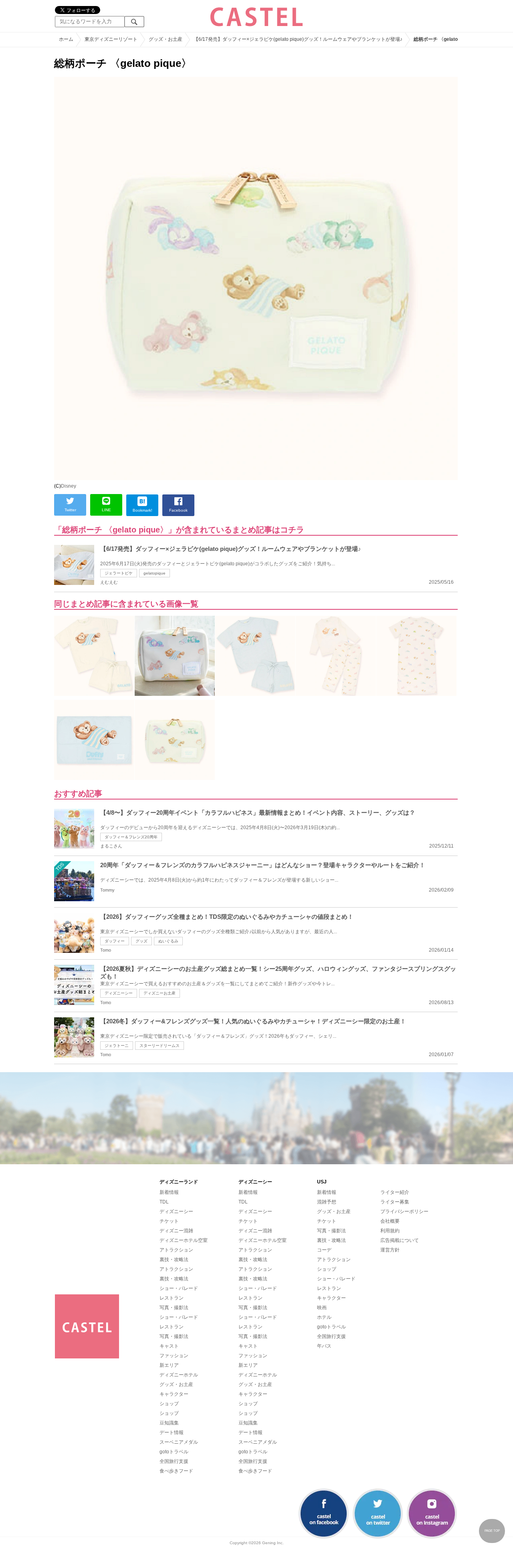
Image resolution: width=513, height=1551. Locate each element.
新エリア (169, 1365)
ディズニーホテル (179, 1375)
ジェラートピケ (119, 573)
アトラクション (176, 1250)
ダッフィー (115, 941)
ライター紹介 (394, 1192)
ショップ (169, 1403)
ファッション (174, 1355)
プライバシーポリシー (404, 1211)
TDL (164, 1202)
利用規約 (390, 1231)
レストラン (172, 1298)
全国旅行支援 (174, 1461)
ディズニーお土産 (159, 993)
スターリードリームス (159, 1045)
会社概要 (390, 1221)
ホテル (324, 1317)
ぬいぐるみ (168, 941)
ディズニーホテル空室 (184, 1240)
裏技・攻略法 (174, 1259)
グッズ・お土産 (176, 1384)
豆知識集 (169, 1423)
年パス (324, 1346)
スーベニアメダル (179, 1442)
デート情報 (172, 1432)
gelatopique (154, 573)
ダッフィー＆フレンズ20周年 (131, 837)
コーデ (324, 1250)
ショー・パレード (179, 1288)
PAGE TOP (492, 1531)
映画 (322, 1307)
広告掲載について (399, 1240)
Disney (68, 486)
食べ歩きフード (176, 1471)
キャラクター (174, 1394)
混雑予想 (326, 1202)
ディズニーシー (119, 993)
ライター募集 (394, 1202)
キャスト (169, 1346)
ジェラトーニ (117, 1045)
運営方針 (390, 1250)
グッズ (141, 941)
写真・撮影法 (174, 1307)
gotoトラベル (174, 1452)
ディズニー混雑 (176, 1231)
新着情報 (169, 1192)
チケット (169, 1221)
